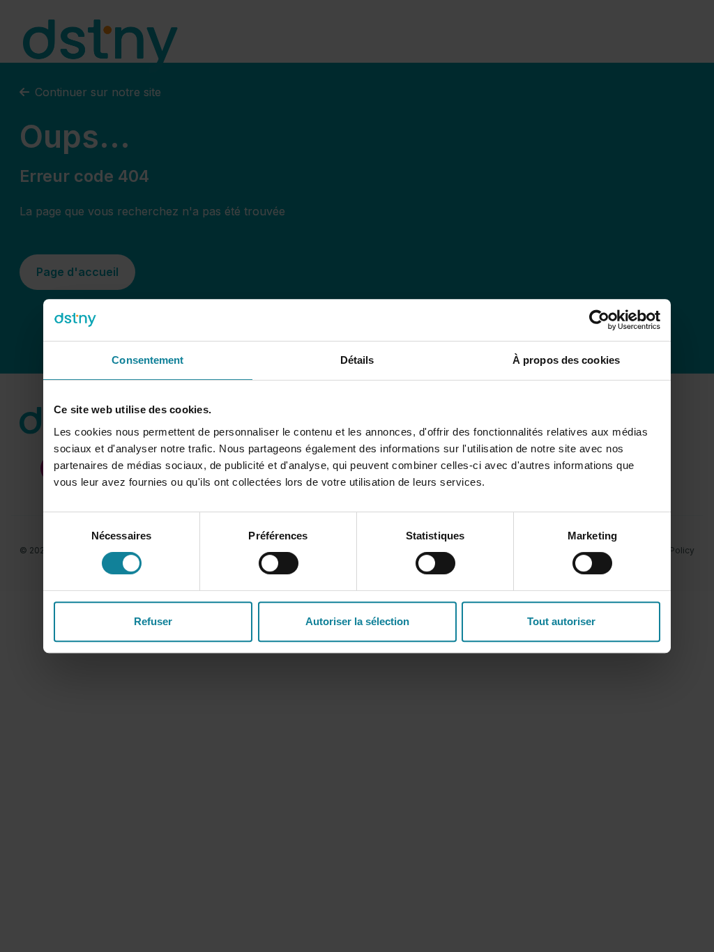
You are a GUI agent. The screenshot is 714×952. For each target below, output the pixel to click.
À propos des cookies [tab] (566, 360)
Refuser (153, 621)
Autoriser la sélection (357, 621)
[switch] (278, 563)
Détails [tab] (357, 360)
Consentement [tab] (147, 360)
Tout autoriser (561, 621)
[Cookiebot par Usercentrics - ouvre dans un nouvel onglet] (599, 319)
